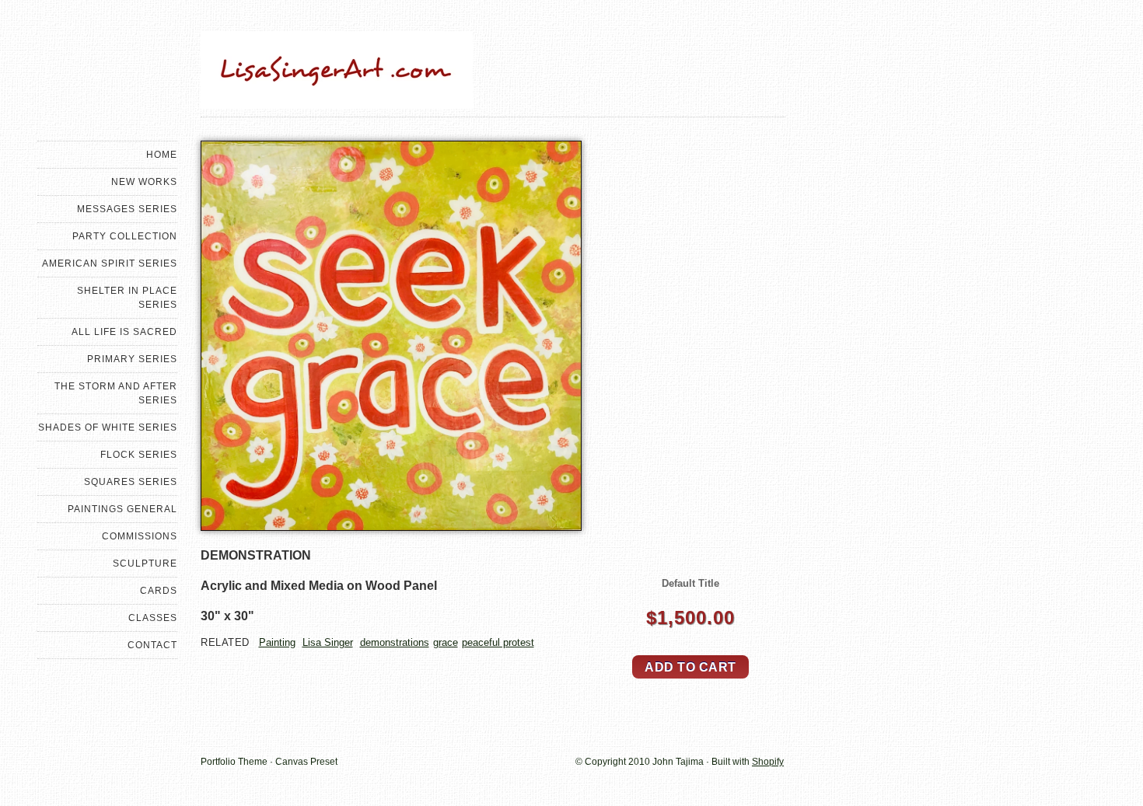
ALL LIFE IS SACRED (124, 331)
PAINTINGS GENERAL (122, 509)
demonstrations (394, 642)
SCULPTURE (145, 563)
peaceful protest (498, 642)
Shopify (768, 761)
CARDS (158, 590)
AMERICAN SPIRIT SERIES (109, 263)
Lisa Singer (327, 642)
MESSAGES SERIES (127, 209)
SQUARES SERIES (130, 481)
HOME (161, 154)
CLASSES (152, 617)
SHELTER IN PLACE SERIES (127, 297)
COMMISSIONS (139, 536)
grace (445, 642)
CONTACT (152, 645)
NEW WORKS (144, 181)
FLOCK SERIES (138, 454)
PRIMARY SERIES (132, 359)
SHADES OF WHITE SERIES (107, 427)
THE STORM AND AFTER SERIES (115, 393)
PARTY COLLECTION (124, 236)
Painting (277, 642)
